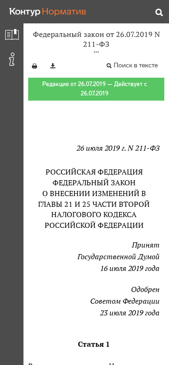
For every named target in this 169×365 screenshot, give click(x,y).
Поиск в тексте (136, 65)
